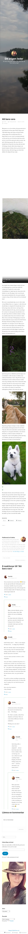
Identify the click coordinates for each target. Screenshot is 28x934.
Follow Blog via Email (7, 842)
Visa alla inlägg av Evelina (18, 551)
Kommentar (21, 829)
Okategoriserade (12, 121)
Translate (12, 921)
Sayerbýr (10, 576)
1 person (9, 594)
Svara (6, 597)
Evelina (4, 121)
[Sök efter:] (9, 837)
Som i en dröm (6, 558)
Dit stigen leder (14, 58)
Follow (5, 853)
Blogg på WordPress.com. (14, 930)
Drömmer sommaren (20, 560)
